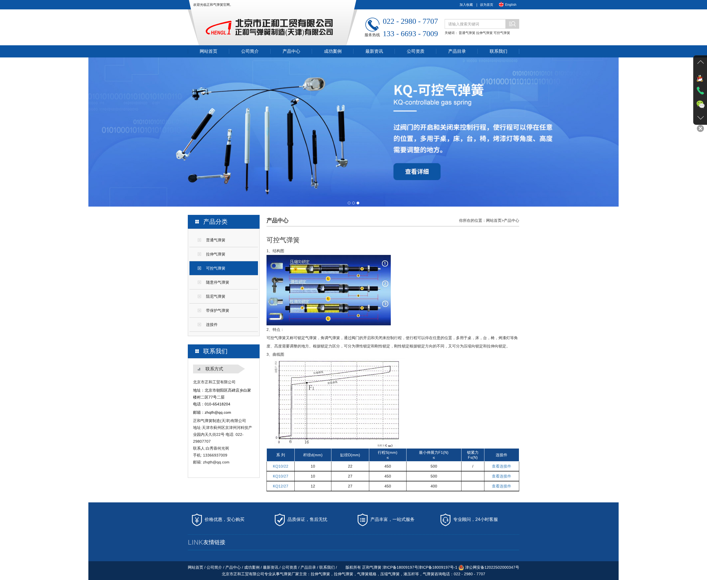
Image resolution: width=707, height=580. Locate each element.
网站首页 (208, 51)
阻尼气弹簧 (215, 296)
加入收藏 (466, 5)
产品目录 (457, 51)
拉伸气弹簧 (484, 33)
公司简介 (250, 51)
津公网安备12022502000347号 (491, 567)
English (510, 5)
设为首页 (486, 5)
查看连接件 (501, 466)
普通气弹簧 (467, 33)
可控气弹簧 (502, 33)
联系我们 (498, 51)
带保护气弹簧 (217, 310)
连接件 (212, 324)
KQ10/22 (280, 466)
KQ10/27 (280, 476)
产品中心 (291, 51)
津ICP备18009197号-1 (437, 567)
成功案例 (333, 51)
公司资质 (415, 51)
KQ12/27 (280, 486)
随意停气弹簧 (217, 282)
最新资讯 (374, 51)
